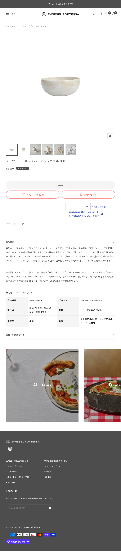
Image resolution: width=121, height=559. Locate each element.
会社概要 (47, 477)
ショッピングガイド (14, 466)
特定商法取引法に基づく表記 (55, 461)
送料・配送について (15, 335)
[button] (101, 214)
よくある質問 (11, 471)
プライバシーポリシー (53, 466)
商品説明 (10, 242)
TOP (7, 26)
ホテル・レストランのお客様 (17, 477)
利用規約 (47, 471)
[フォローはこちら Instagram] (10, 449)
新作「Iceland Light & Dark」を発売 (60, 3)
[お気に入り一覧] (107, 13)
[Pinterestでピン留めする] (18, 224)
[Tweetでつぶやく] (23, 224)
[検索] (13, 14)
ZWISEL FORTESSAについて (17, 461)
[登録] (50, 508)
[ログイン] (100, 14)
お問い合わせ (90, 194)
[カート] (113, 14)
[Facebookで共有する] (14, 224)
